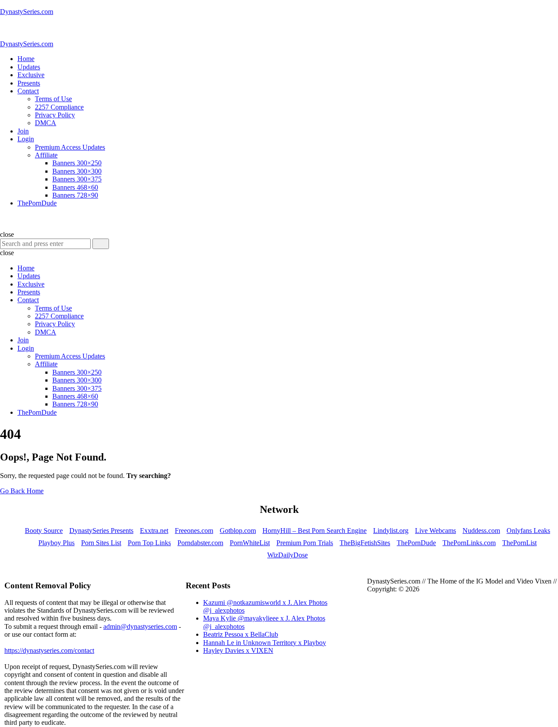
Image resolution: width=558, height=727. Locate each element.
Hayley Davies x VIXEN (238, 650)
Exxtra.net (154, 530)
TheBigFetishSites (365, 542)
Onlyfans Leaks (528, 530)
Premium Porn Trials (304, 542)
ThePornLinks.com (469, 542)
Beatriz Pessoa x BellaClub (240, 634)
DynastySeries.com (26, 11)
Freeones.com (194, 530)
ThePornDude (416, 542)
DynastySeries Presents (101, 530)
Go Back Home (22, 491)
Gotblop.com (238, 530)
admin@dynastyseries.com (140, 626)
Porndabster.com (200, 542)
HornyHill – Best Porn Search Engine (314, 530)
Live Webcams (435, 530)
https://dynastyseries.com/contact (49, 650)
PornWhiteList (250, 542)
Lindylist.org (390, 530)
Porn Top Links (149, 542)
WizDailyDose (287, 555)
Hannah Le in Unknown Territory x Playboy (264, 642)
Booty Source (44, 530)
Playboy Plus (56, 542)
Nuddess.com (481, 530)
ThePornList (519, 542)
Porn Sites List (101, 542)
